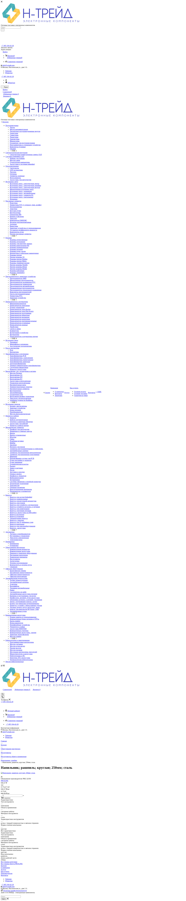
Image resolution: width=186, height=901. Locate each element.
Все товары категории (9, 862)
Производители (6, 873)
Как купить (5, 871)
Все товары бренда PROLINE (12, 864)
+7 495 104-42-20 (7, 46)
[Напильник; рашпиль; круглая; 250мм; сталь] (18, 773)
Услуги (3, 869)
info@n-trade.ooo (8, 65)
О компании (5, 868)
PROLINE (4, 781)
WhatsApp (8, 73)
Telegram (8, 71)
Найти (4, 899)
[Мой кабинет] (2, 692)
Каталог (4, 866)
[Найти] (2, 29)
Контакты (4, 875)
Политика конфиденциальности (15, 891)
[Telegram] (6, 80)
